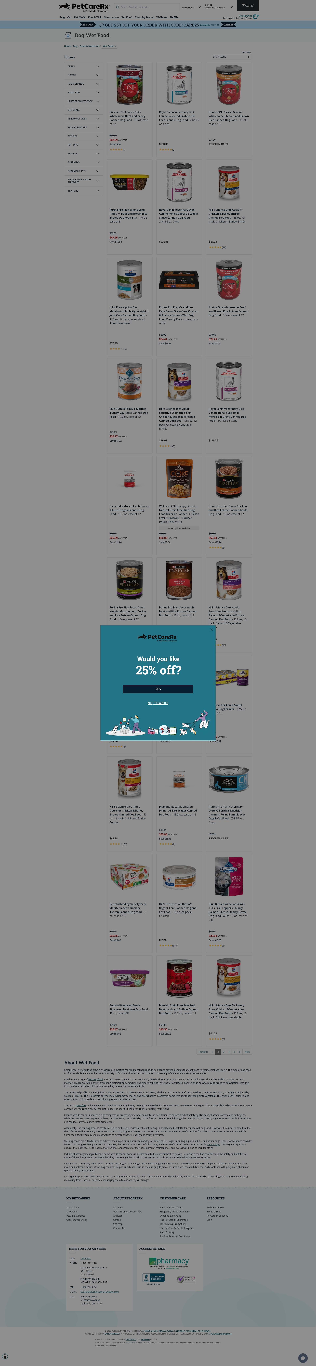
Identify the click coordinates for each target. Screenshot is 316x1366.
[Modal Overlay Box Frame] (158, 683)
